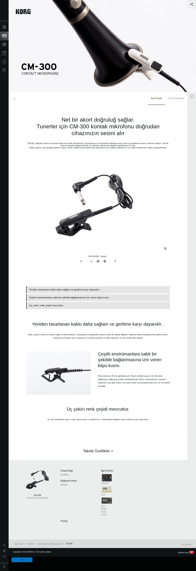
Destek (5, 62)
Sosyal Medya (5, 557)
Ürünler (5, 36)
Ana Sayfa (5, 27)
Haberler (5, 545)
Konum (5, 551)
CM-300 (69, 544)
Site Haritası (186, 544)
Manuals (64, 484)
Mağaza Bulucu (5, 70)
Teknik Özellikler (176, 98)
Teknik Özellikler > (98, 451)
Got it (22, 560)
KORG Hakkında (5, 566)
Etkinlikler (5, 53)
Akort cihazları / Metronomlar (50, 544)
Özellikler (5, 44)
